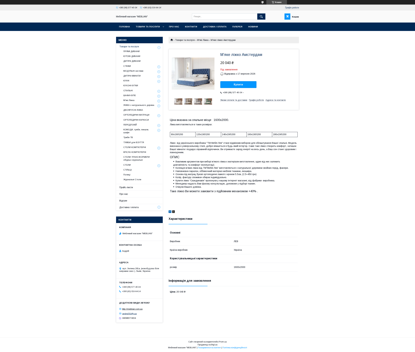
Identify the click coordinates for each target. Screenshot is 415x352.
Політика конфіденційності (234, 347)
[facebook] (170, 212)
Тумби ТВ (128, 137)
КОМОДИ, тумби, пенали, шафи (136, 131)
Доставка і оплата (214, 26)
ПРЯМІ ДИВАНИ (131, 51)
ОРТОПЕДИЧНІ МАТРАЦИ (136, 115)
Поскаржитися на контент (209, 347)
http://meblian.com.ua (132, 309)
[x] (173, 212)
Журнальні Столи (132, 179)
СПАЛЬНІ (128, 90)
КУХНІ (126, 80)
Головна (124, 26)
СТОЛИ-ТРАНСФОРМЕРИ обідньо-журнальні (136, 158)
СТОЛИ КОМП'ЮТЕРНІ (134, 147)
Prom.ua (223, 342)
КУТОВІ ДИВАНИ (131, 56)
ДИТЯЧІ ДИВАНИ (132, 61)
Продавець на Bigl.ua (207, 345)
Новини (253, 26)
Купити (238, 84)
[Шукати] (261, 16)
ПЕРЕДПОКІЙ (130, 124)
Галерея (237, 26)
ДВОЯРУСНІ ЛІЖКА (133, 110)
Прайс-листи (126, 187)
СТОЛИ (127, 165)
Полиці (126, 174)
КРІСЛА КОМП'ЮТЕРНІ (134, 152)
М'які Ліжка (202, 40)
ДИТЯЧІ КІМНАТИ (132, 76)
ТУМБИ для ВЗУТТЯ (133, 142)
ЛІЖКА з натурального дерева (138, 105)
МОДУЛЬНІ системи (133, 71)
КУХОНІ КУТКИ (130, 85)
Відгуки (123, 200)
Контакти (191, 26)
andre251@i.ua (129, 313)
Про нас (174, 26)
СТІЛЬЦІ (127, 170)
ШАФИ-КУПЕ (129, 95)
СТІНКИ (127, 66)
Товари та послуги (148, 26)
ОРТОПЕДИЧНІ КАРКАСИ (136, 120)
